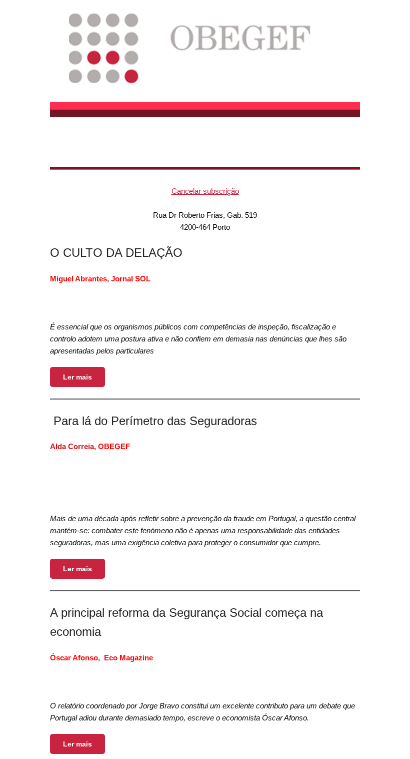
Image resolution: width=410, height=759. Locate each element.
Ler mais (77, 377)
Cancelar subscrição (205, 191)
